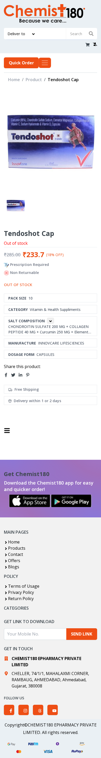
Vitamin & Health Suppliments (55, 309)
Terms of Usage (23, 586)
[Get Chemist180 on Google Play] (71, 501)
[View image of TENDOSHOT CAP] (15, 205)
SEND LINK (81, 634)
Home (14, 79)
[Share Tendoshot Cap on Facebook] (7, 375)
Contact (15, 554)
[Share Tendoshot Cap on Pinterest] (29, 375)
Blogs (13, 567)
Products (16, 548)
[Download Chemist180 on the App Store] (30, 501)
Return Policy (21, 598)
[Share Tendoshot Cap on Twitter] (14, 375)
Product (34, 79)
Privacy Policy (21, 592)
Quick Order (21, 63)
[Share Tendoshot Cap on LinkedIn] (22, 375)
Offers (14, 560)
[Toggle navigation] (45, 63)
